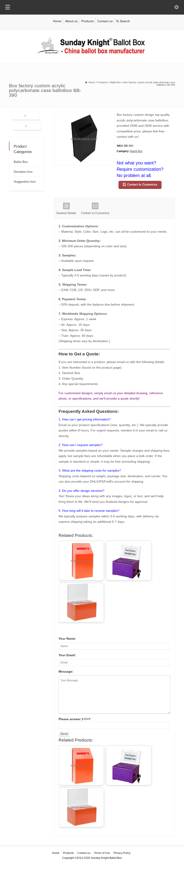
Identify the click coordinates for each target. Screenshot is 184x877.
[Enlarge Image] (84, 115)
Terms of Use (102, 853)
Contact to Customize (142, 184)
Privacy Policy (122, 853)
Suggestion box (25, 181)
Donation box (23, 171)
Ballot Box (136, 151)
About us (71, 21)
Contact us (105, 21)
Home (57, 21)
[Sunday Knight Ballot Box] (92, 53)
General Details (66, 213)
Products (87, 21)
